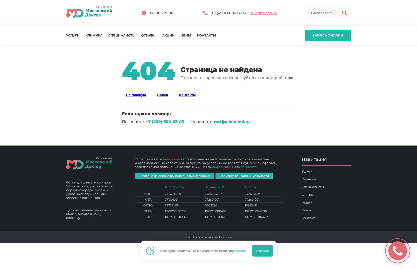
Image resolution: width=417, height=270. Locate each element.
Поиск (162, 95)
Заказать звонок (263, 13)
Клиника (94, 35)
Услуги (73, 35)
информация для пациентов (235, 167)
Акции (168, 35)
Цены (186, 35)
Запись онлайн (328, 35)
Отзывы (148, 35)
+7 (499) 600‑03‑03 (165, 121)
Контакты (206, 35)
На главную (136, 95)
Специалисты (121, 35)
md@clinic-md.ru (232, 121)
